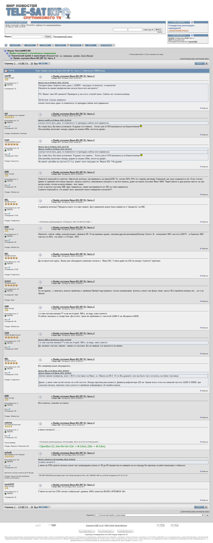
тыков (8, 281)
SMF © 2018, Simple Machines (116, 525)
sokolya (8, 422)
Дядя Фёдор (86, 56)
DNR (7, 172)
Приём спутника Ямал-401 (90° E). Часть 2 (34, 58)
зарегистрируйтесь (53, 25)
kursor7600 (193, 41)
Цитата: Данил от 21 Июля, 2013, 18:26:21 (55, 373)
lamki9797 (9, 484)
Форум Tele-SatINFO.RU (19, 51)
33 (32, 63)
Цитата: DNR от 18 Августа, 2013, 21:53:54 (54, 340)
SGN (7, 333)
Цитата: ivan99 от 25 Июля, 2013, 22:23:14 (54, 120)
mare (7, 140)
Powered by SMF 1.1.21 (95, 525)
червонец (67, 56)
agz (6, 113)
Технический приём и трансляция (28, 56)
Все (36, 63)
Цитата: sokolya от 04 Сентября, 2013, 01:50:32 (56, 459)
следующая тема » (202, 58)
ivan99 (8, 76)
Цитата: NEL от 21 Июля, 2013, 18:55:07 (53, 371)
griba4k (8, 452)
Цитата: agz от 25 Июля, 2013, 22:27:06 (53, 147)
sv (61, 56)
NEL (7, 200)
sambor (76, 56)
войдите (39, 25)
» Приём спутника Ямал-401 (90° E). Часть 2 (72, 76)
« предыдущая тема (187, 58)
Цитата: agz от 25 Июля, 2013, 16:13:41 (53, 82)
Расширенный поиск (62, 36)
